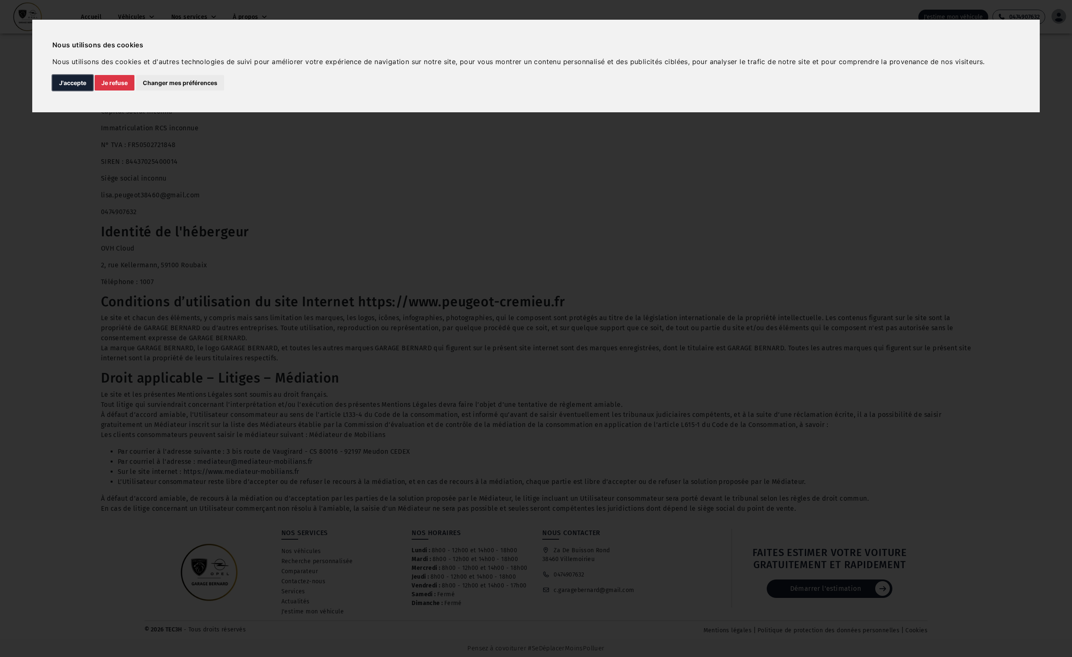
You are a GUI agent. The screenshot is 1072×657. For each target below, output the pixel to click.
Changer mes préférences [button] (180, 82)
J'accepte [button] (72, 82)
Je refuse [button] (114, 82)
